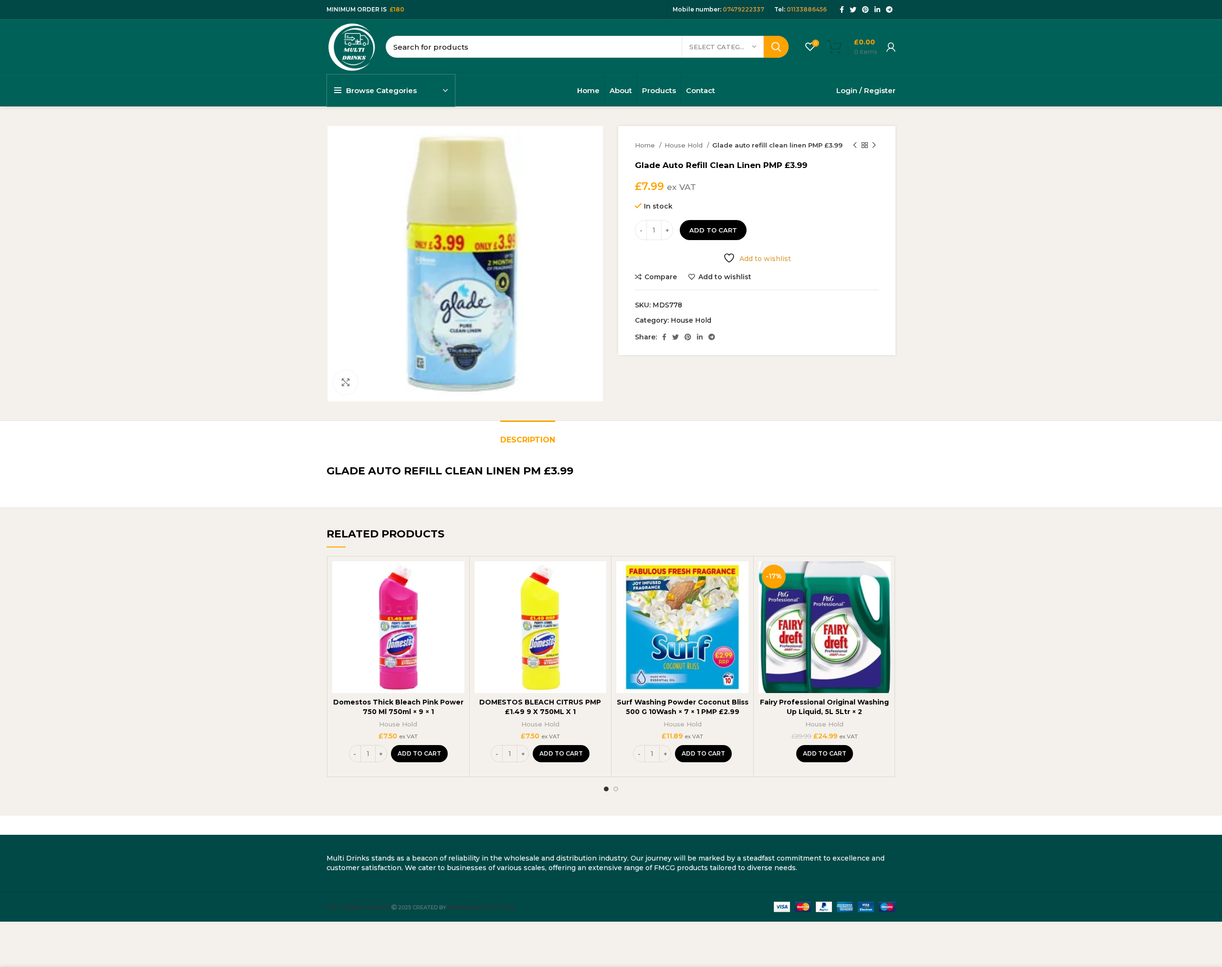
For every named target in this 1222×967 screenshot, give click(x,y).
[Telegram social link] (889, 9)
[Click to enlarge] (346, 382)
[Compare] (457, 577)
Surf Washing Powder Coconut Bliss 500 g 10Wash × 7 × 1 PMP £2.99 (682, 707)
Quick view (457, 598)
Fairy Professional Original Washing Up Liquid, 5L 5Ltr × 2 (824, 707)
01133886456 (807, 9)
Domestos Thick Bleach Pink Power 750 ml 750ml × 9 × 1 (398, 707)
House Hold (684, 145)
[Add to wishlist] (457, 620)
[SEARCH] (776, 47)
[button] (419, 753)
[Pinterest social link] (865, 9)
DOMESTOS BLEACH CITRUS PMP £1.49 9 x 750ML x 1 (540, 707)
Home (646, 145)
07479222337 (743, 9)
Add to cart (713, 230)
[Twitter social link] (853, 9)
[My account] (891, 46)
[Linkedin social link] (877, 9)
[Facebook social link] (842, 9)
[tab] (527, 435)
